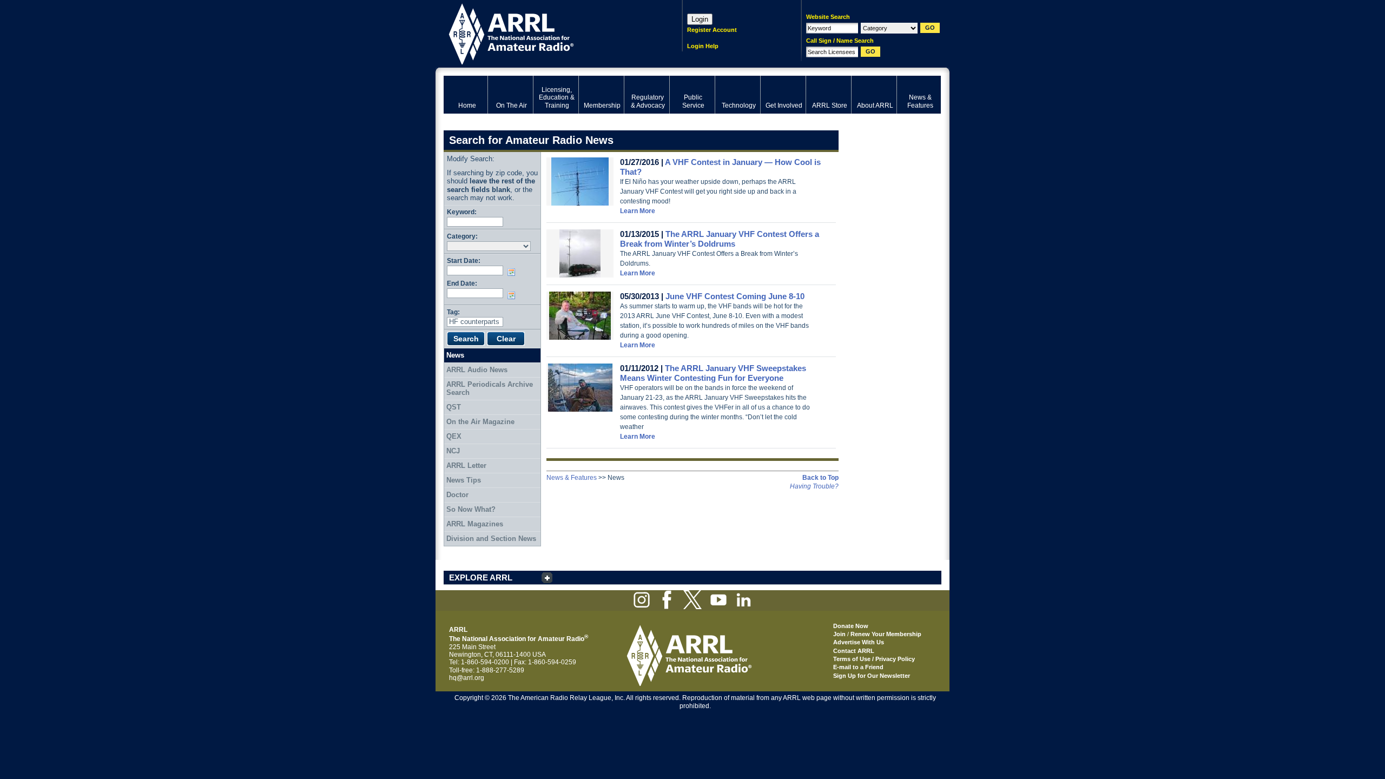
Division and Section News (491, 538)
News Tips (463, 480)
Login (699, 19)
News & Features (571, 477)
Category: (462, 236)
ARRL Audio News (476, 370)
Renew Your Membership (885, 634)
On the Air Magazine (480, 422)
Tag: (453, 311)
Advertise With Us (858, 642)
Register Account (712, 30)
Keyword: (462, 211)
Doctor (457, 495)
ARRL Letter (466, 465)
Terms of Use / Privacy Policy (874, 659)
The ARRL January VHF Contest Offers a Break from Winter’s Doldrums (719, 238)
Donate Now (850, 626)
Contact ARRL (853, 651)
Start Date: (463, 260)
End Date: (462, 283)
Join (839, 634)
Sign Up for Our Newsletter (871, 675)
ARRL (549, 32)
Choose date (513, 272)
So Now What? (471, 509)
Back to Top (820, 477)
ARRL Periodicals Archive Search (489, 388)
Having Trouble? (814, 486)
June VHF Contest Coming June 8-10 (734, 296)
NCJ (453, 451)
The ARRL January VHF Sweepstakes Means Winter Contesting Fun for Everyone (713, 373)
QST (453, 407)
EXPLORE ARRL (480, 577)
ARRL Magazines (474, 524)
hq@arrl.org (466, 678)
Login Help (702, 46)
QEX (453, 436)
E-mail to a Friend (858, 667)
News (455, 355)
